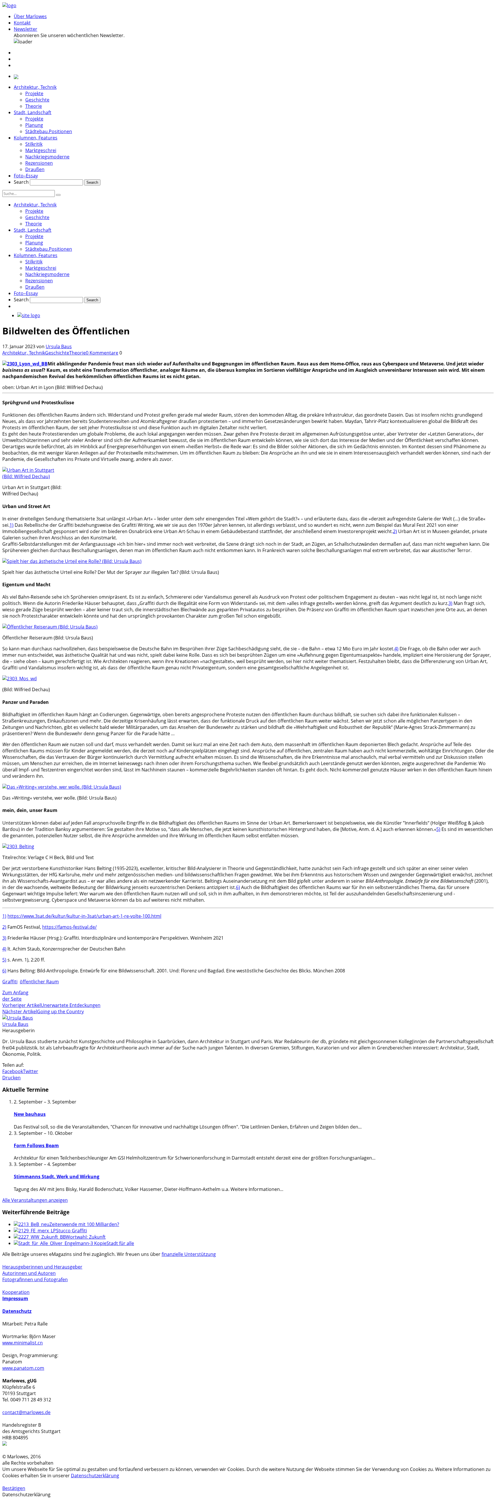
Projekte (34, 93)
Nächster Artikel (19, 1011)
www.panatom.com (23, 1368)
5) (438, 829)
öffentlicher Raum (39, 981)
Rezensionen (39, 163)
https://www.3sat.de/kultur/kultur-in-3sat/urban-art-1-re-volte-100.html (84, 916)
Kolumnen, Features (35, 138)
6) (238, 887)
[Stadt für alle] (60, 1243)
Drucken (11, 1077)
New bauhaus (30, 1114)
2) (395, 531)
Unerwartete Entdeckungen (70, 1005)
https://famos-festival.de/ (69, 927)
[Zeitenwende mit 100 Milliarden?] (31, 1224)
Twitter (30, 1071)
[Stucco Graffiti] (35, 1230)
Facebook (12, 1071)
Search (21, 182)
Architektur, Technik (35, 87)
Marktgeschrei (40, 150)
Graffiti (10, 981)
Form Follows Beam (36, 1145)
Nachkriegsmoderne (47, 157)
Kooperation (16, 1292)
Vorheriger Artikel (21, 1005)
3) (450, 603)
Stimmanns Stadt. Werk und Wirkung (56, 1176)
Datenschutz (17, 1311)
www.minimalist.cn (22, 1343)
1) (11, 525)
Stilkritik (33, 144)
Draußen (34, 169)
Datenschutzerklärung (95, 1475)
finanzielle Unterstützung (189, 1254)
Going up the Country (60, 1011)
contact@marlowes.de (26, 1412)
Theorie (33, 106)
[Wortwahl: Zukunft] (40, 1237)
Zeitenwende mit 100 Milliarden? (84, 1224)
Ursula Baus (59, 346)
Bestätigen (13, 1488)
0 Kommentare (102, 353)
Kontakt (22, 23)
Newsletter (25, 29)
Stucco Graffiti (71, 1230)
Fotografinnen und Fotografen (35, 1279)
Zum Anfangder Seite (15, 995)
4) (396, 648)
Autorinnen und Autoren (29, 1273)
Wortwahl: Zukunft (86, 1237)
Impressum (15, 1298)
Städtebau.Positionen (48, 131)
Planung (34, 125)
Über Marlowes (30, 16)
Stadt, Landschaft (32, 112)
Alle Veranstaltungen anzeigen (35, 1200)
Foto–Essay (26, 176)
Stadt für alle (120, 1243)
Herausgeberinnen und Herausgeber (42, 1267)
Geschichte (37, 100)
